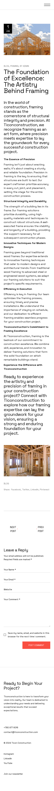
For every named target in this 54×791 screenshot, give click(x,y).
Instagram (9, 754)
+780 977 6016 (11, 727)
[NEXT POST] (38, 529)
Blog (6, 66)
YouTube (8, 763)
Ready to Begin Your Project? (23, 686)
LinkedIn (8, 758)
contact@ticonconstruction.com (21, 732)
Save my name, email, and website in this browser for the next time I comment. (28, 635)
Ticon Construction (21, 743)
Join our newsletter (13, 774)
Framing (14, 66)
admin (26, 66)
